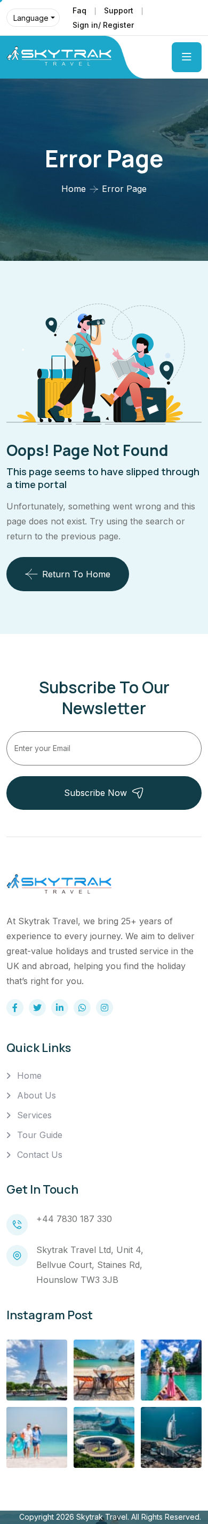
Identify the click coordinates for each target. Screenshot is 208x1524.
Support (118, 10)
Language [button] (31, 17)
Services (34, 1115)
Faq (79, 10)
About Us (36, 1095)
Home (73, 188)
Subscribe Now (95, 792)
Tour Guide (39, 1135)
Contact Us (39, 1154)
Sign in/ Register (103, 24)
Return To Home (76, 574)
